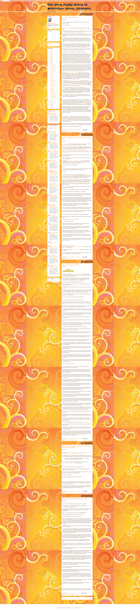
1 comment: (78, 593)
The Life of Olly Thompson (53, 216)
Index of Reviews (51, 45)
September (52, 69)
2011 (50, 63)
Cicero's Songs (52, 142)
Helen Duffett (51, 160)
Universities (69, 258)
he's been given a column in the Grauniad (73, 160)
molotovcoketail (73, 607)
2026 (50, 50)
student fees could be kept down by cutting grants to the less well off (78, 182)
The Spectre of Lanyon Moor (74, 80)
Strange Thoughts (52, 255)
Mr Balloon (74, 594)
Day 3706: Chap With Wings (69, 17)
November (52, 66)
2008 (50, 104)
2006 (50, 107)
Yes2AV (69, 492)
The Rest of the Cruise (53, 233)
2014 (50, 59)
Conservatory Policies (68, 594)
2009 (50, 102)
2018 (50, 53)
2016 (50, 56)
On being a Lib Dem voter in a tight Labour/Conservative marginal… (53, 268)
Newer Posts (64, 598)
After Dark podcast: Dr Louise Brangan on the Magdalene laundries (52, 206)
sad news (74, 131)
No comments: (78, 129)
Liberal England (52, 204)
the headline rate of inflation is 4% (76, 274)
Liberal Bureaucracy (53, 195)
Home (77, 598)
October (51, 68)
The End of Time (82, 103)
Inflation (68, 439)
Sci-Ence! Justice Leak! (53, 232)
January (51, 99)
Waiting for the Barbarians (53, 143)
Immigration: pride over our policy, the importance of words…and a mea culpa (53, 185)
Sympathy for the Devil (70, 84)
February (52, 80)
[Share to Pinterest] (86, 129)
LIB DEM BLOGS (51, 280)
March (51, 78)
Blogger (81, 607)
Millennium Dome (52, 23)
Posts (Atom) (79, 601)
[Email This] (82, 129)
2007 (50, 105)
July (51, 72)
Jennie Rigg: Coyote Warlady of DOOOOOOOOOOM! (53, 171)
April (51, 77)
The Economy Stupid (73, 439)
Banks (66, 439)
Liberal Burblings (52, 183)
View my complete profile (52, 27)
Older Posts (89, 598)
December (52, 65)
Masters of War (78, 84)
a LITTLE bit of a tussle (76, 249)
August (51, 71)
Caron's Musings (52, 131)
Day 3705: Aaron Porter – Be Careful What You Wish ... (53, 85)
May (51, 75)
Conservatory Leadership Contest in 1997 (69, 462)
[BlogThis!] (83, 129)
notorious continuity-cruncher (72, 72)
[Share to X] (84, 129)
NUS (65, 258)
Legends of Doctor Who (68, 131)
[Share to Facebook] (85, 129)
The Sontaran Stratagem (67, 83)
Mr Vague (66, 492)
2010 (50, 101)
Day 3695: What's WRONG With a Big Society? (75, 499)
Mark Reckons (52, 215)
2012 (50, 62)
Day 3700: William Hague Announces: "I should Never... (53, 93)
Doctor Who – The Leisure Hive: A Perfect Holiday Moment (53, 115)
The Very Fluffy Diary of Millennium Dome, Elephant (69, 7)
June (51, 74)
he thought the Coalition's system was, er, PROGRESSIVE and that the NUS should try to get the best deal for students (77, 151)
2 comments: (78, 438)
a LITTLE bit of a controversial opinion (77, 246)
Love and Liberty (52, 113)
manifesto (66, 217)
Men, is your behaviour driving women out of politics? (53, 133)
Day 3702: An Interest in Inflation (71, 264)
